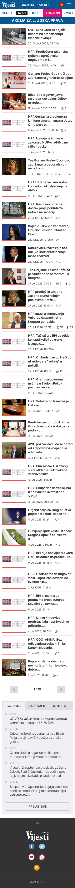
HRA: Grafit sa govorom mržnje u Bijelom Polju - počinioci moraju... (45, 383)
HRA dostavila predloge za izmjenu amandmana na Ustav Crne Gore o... (50, 120)
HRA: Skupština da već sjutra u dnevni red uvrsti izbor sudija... (49, 492)
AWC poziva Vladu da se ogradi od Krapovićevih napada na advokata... (50, 448)
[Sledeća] (61, 689)
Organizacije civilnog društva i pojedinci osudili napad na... (50, 512)
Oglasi (43, 4)
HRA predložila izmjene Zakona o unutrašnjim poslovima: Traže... (45, 295)
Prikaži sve (37, 806)
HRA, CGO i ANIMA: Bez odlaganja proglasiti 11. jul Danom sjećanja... (47, 643)
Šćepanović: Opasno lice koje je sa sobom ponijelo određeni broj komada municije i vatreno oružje (39, 791)
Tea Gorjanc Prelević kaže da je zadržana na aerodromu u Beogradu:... (49, 274)
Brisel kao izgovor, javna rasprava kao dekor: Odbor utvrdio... (47, 99)
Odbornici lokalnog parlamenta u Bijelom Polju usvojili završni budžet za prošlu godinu (38, 738)
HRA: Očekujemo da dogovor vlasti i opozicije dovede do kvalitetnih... (49, 578)
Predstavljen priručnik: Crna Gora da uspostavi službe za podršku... (48, 426)
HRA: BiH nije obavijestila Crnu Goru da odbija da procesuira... (50, 555)
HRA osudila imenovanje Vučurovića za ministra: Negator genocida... (46, 318)
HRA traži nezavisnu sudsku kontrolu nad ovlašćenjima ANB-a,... (48, 186)
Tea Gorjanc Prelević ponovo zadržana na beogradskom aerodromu (49, 164)
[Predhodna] (14, 689)
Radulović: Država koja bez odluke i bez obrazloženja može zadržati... (48, 252)
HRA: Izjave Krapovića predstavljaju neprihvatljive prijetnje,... (48, 621)
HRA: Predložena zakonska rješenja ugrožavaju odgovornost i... (48, 55)
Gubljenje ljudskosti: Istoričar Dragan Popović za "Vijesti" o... (50, 535)
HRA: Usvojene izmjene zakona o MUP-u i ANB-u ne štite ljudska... (48, 142)
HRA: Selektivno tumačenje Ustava (48, 403)
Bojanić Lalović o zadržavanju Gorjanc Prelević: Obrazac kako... (49, 230)
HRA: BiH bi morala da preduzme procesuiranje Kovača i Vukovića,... (46, 599)
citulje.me (28, 4)
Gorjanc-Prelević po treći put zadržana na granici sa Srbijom (50, 75)
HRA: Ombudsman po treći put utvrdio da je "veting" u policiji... (50, 361)
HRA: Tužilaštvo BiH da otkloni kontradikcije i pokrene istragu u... (50, 339)
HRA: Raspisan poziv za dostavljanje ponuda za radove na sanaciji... (45, 208)
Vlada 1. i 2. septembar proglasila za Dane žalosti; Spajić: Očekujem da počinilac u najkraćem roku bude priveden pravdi (38, 772)
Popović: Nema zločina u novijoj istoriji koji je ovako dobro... (47, 665)
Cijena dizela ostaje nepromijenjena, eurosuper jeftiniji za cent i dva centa (36, 755)
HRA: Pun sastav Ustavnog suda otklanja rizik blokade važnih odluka (48, 470)
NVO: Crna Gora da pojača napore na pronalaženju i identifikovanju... (47, 34)
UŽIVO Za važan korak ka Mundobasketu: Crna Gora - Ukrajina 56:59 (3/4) (38, 721)
